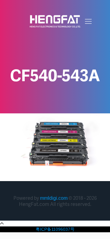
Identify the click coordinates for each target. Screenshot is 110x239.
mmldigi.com (54, 198)
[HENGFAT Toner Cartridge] (55, 21)
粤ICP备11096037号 (55, 229)
